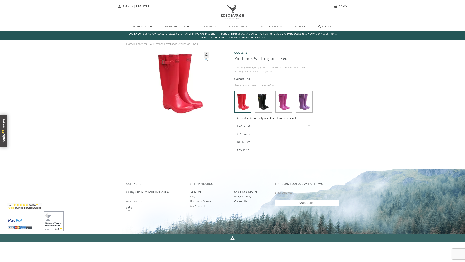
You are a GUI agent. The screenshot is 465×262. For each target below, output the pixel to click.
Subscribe (306, 203)
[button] (206, 55)
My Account (197, 206)
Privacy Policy (242, 196)
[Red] (242, 102)
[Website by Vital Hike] (232, 238)
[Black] (263, 102)
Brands (300, 26)
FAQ (192, 196)
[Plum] (304, 102)
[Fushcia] (283, 102)
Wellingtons (156, 43)
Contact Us (240, 201)
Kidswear (209, 26)
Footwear (141, 43)
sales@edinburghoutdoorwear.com (147, 191)
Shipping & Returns (245, 191)
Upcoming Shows (200, 201)
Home (130, 43)
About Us (195, 191)
